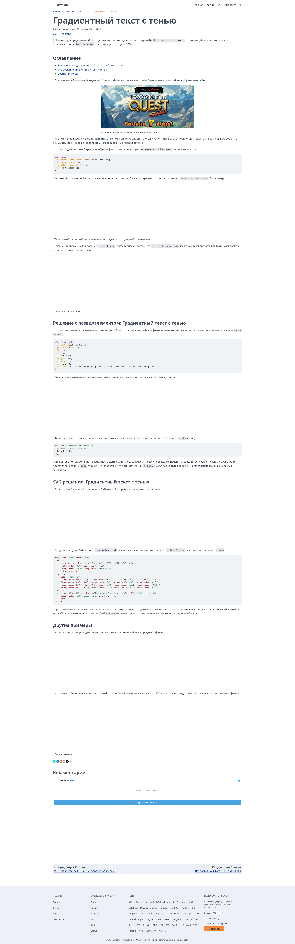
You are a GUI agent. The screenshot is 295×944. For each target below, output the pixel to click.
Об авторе (141, 939)
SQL (161, 925)
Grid (142, 913)
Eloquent (163, 907)
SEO (155, 925)
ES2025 (174, 907)
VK (92, 919)
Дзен (93, 902)
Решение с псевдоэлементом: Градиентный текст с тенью (92, 65)
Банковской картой (217, 923)
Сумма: (208, 912)
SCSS (137, 925)
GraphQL (133, 913)
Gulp (157, 913)
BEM (158, 902)
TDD (195, 925)
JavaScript (186, 913)
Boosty (94, 907)
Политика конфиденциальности (173, 939)
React (197, 919)
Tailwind (187, 925)
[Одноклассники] (60, 761)
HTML (165, 913)
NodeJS (158, 919)
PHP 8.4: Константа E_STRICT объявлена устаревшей (85, 871)
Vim (160, 930)
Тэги (218, 4)
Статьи (210, 4)
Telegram (95, 913)
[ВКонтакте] (57, 761)
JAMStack (174, 913)
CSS (86, 11)
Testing (132, 930)
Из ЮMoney (213, 918)
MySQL (141, 919)
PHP (167, 919)
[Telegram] (64, 761)
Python (189, 919)
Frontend (66, 33)
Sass (131, 925)
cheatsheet (168, 902)
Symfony (176, 925)
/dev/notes (61, 4)
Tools (140, 930)
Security (147, 925)
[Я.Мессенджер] (54, 761)
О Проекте (230, 4)
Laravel (132, 919)
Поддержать (214, 929)
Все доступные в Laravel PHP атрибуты (218, 871)
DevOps (144, 907)
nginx (150, 919)
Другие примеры (68, 73)
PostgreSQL (177, 919)
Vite (167, 930)
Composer (181, 902)
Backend (149, 902)
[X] (67, 761)
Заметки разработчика (64, 11)
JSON (196, 913)
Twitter (94, 925)
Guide (149, 913)
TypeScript (151, 930)
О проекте (152, 939)
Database (133, 907)
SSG (168, 925)
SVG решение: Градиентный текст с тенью (83, 69)
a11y (131, 902)
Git (193, 907)
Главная (198, 4)
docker (153, 907)
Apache (139, 902)
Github (94, 930)
